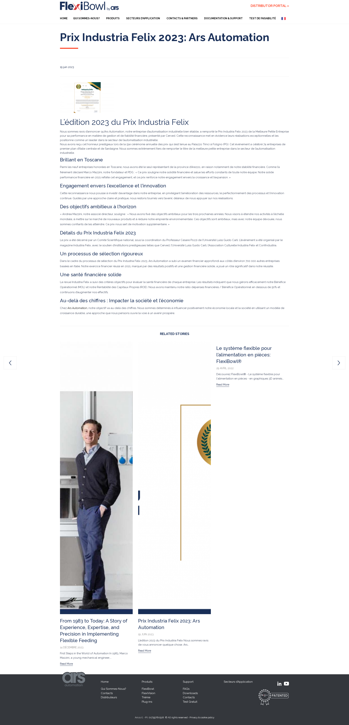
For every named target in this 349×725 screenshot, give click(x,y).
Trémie (146, 697)
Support (188, 681)
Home (105, 681)
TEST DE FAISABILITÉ (262, 18)
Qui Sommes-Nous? (86, 18)
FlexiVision (148, 693)
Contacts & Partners (182, 18)
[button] (66, 664)
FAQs (186, 688)
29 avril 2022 (225, 368)
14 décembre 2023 (71, 647)
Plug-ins (147, 701)
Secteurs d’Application (143, 18)
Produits (113, 18)
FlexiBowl (148, 688)
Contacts (107, 693)
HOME (64, 18)
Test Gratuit (190, 701)
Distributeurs (109, 697)
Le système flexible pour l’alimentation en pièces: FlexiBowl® (244, 355)
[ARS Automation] (74, 689)
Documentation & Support (223, 18)
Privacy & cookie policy (202, 717)
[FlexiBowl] (89, 6)
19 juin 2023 (146, 634)
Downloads (190, 693)
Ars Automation (77, 308)
